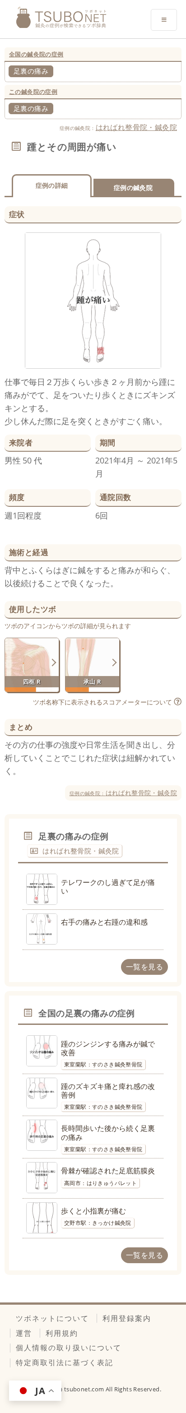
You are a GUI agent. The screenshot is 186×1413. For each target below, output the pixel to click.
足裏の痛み (31, 70)
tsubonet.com (85, 1389)
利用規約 (62, 1333)
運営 (24, 1333)
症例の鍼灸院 (133, 187)
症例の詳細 (52, 185)
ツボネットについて (52, 1318)
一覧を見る (144, 967)
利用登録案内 (126, 1318)
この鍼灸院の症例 (33, 92)
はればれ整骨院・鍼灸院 (136, 127)
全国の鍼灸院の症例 (36, 54)
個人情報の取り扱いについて (68, 1348)
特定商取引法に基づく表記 (64, 1362)
